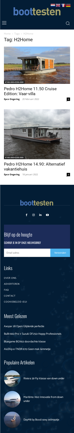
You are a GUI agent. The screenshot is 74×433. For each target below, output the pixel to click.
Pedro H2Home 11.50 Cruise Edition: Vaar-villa (30, 91)
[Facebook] (26, 215)
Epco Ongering (12, 99)
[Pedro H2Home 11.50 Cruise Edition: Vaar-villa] (37, 65)
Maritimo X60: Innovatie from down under (43, 399)
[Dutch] (53, 5)
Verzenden (60, 252)
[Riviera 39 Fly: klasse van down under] (12, 378)
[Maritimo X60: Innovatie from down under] (12, 399)
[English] (58, 5)
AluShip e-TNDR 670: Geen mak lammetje (27, 349)
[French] (63, 5)
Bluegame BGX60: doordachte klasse (25, 341)
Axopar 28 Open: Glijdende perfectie (24, 326)
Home (7, 33)
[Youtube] (47, 215)
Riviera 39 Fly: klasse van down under (44, 378)
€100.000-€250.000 (14, 82)
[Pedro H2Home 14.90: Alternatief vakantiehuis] (37, 134)
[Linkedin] (40, 215)
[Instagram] (33, 215)
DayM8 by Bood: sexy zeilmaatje (41, 420)
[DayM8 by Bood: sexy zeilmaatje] (12, 420)
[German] (68, 5)
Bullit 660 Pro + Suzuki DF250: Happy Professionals (32, 334)
